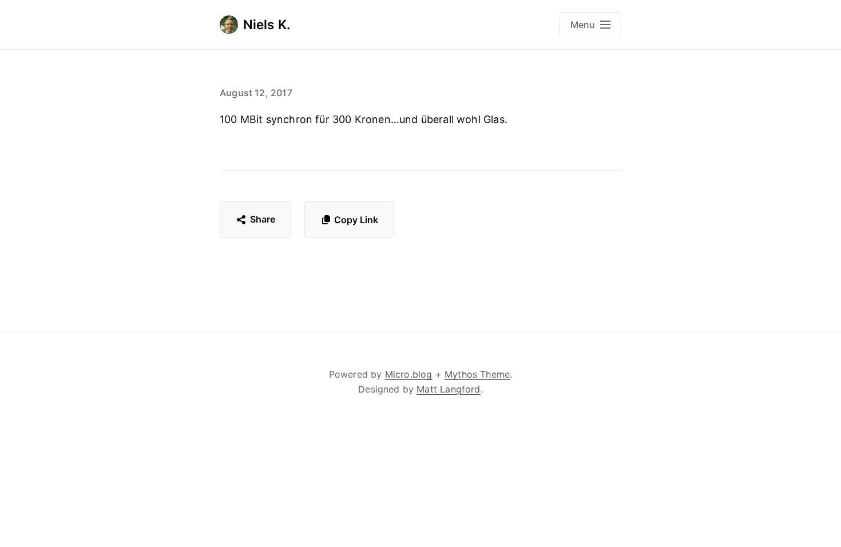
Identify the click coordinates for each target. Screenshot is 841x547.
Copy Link (356, 219)
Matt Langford (448, 389)
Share (263, 219)
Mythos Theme (477, 374)
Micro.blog (409, 374)
